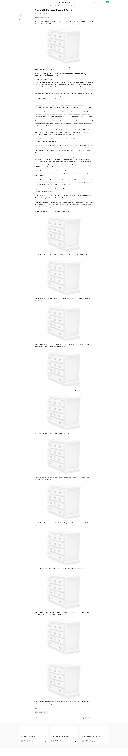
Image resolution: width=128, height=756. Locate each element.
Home (51, 5)
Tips (36, 708)
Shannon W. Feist (27, 740)
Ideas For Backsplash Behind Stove (84, 718)
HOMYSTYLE (64, 2)
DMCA (57, 5)
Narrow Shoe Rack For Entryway (91, 736)
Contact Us (73, 5)
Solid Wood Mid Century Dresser (60, 736)
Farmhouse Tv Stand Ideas (28, 736)
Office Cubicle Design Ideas (42, 718)
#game (36, 712)
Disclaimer (64, 5)
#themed (40, 712)
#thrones (45, 712)
